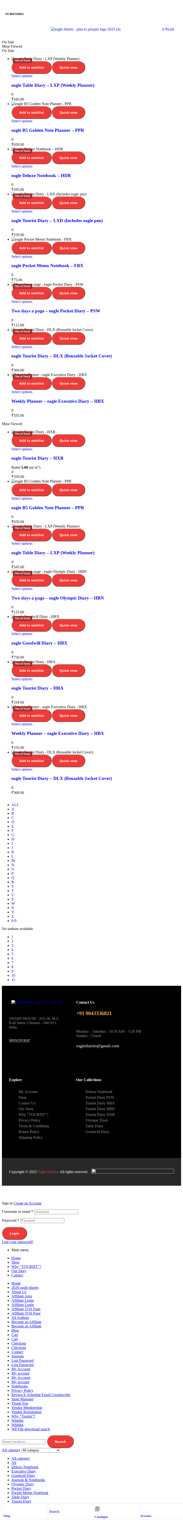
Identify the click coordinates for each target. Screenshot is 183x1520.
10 (13, 975)
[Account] (142, 1508)
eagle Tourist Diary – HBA (37, 688)
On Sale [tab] (8, 42)
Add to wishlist (31, 67)
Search (60, 1442)
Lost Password (22, 1360)
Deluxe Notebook (24, 1467)
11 (13, 980)
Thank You (19, 1403)
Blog (15, 1330)
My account (20, 1373)
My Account (20, 1369)
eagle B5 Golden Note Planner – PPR (47, 130)
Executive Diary (23, 1471)
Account (146, 1516)
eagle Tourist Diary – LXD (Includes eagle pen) (57, 220)
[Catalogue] (97, 1509)
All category (20, 1458)
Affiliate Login (22, 1300)
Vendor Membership (26, 1408)
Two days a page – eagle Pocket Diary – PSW (55, 310)
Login (14, 1233)
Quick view (68, 67)
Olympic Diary (22, 1484)
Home (16, 1258)
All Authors (20, 1318)
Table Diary (20, 1497)
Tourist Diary (21, 1501)
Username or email (17, 1212)
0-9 (13, 921)
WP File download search (30, 1429)
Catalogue (101, 1517)
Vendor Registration (26, 1412)
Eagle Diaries (48, 1172)
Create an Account (27, 1203)
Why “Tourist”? (23, 1416)
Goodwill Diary (23, 1476)
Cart (14, 1335)
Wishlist (17, 1420)
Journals (17, 1356)
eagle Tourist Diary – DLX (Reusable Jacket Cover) (61, 355)
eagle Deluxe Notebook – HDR (41, 175)
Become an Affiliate (26, 1322)
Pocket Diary (21, 1488)
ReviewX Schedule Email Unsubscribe (40, 1395)
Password (10, 1220)
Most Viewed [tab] (12, 46)
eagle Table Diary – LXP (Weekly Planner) (52, 85)
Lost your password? (17, 1242)
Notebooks (19, 1386)
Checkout (18, 1343)
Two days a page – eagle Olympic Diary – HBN (57, 597)
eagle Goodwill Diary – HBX (39, 643)
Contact (17, 1275)
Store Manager (22, 1399)
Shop (6, 1516)
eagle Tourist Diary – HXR (37, 458)
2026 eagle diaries (25, 1288)
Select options (21, 76)
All (13, 1463)
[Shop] (5, 1508)
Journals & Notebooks (28, 1480)
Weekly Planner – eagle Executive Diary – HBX (57, 401)
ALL (15, 805)
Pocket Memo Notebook (29, 1493)
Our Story (18, 1271)
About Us (18, 1292)
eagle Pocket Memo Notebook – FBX (47, 265)
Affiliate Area (21, 1296)
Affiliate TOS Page (26, 1309)
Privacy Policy (22, 1390)
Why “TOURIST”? (26, 1267)
